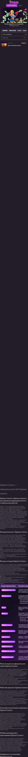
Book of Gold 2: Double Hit (15, 45)
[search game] (24, 37)
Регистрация (12, 5)
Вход (20, 5)
